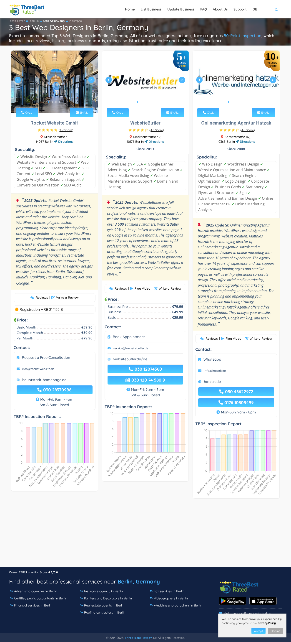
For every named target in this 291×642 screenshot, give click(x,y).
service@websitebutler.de (130, 348)
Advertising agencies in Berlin (35, 591)
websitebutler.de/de (130, 359)
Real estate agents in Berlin (104, 605)
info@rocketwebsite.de (38, 369)
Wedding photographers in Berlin (178, 605)
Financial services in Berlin (33, 605)
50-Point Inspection (242, 35)
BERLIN (34, 21)
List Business (151, 9)
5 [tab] (152, 102)
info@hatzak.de (215, 370)
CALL (28, 112)
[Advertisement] (145, 535)
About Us (220, 9)
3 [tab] (56, 102)
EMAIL (83, 112)
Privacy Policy (267, 623)
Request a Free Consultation (46, 357)
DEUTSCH (75, 21)
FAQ (203, 9)
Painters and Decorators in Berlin (108, 598)
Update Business (180, 9)
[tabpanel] (54, 82)
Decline (275, 631)
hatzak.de (212, 381)
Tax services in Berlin (169, 591)
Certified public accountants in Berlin (40, 598)
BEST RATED (17, 21)
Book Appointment (129, 336)
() (66, 130)
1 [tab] (48, 102)
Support (240, 9)
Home (130, 9)
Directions (65, 142)
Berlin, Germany (139, 581)
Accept (258, 631)
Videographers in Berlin (171, 598)
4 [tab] (59, 102)
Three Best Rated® (138, 637)
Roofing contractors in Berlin (104, 612)
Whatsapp (212, 359)
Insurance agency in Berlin (103, 591)
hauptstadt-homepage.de (44, 379)
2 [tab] (52, 102)
